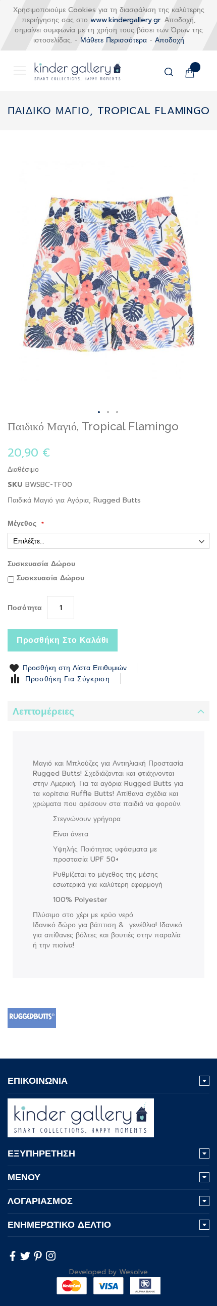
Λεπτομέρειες (43, 711)
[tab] (108, 711)
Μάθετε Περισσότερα (113, 40)
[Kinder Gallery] (70, 71)
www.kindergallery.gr (125, 20)
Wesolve (133, 1272)
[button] (99, 412)
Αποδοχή (169, 40)
